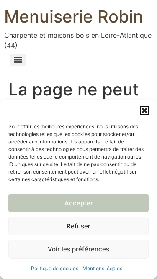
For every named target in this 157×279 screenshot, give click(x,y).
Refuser (78, 226)
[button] (144, 110)
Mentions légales (102, 268)
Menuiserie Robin (73, 16)
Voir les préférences (78, 249)
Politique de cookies (54, 268)
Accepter (78, 203)
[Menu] (18, 60)
